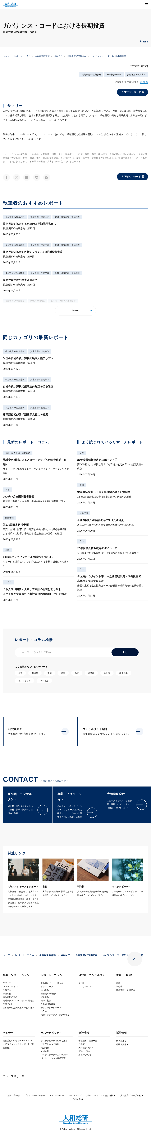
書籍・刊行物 (124, 975)
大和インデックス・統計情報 (99, 1095)
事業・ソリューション (16, 975)
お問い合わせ (13, 1095)
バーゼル (44, 681)
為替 (77, 673)
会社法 (107, 673)
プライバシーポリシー (34, 1095)
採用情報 (121, 1032)
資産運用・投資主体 (136, 74)
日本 (7, 489)
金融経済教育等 (42, 56)
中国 (82, 485)
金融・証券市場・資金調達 (67, 217)
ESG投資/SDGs (114, 74)
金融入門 (58, 56)
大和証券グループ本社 (130, 1095)
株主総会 (123, 673)
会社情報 (83, 1032)
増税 (63, 673)
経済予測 (9, 518)
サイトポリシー (57, 1095)
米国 (7, 550)
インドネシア (24, 681)
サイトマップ (75, 1095)
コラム (8, 582)
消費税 (91, 673)
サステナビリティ (51, 1032)
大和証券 (76, 1099)
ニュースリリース (13, 1076)
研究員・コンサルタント (93, 975)
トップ (6, 56)
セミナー (8, 1032)
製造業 (35, 673)
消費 (20, 673)
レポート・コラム (22, 56)
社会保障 (84, 513)
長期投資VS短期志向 (76, 56)
